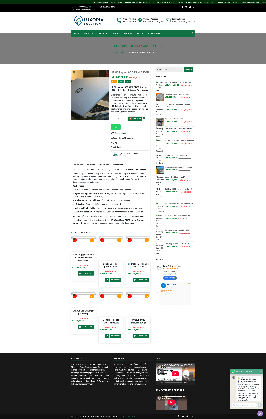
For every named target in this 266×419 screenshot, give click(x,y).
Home (77, 33)
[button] (116, 127)
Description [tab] (78, 164)
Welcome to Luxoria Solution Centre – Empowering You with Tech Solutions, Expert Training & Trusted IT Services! (125, 2)
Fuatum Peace (172, 284)
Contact (127, 33)
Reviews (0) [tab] (91, 164)
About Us (89, 33)
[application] (175, 374)
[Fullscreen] (192, 383)
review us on (169, 278)
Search (188, 69)
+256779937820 (81, 7)
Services (102, 33)
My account (154, 33)
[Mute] (189, 383)
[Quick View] (77, 273)
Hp (116, 142)
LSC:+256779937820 (126, 416)
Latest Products (126, 138)
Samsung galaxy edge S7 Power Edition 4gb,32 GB (83, 257)
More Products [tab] (119, 164)
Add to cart (137, 118)
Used (119, 147)
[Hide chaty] (260, 413)
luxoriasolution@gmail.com (103, 7)
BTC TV (140, 33)
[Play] (158, 383)
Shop (115, 33)
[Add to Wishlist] (144, 118)
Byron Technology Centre (172, 266)
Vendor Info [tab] (104, 164)
